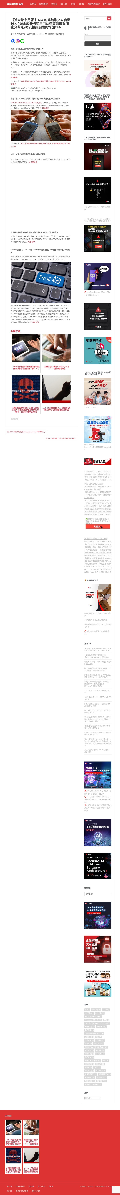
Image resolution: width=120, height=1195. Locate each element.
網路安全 (89, 1054)
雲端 (88, 1084)
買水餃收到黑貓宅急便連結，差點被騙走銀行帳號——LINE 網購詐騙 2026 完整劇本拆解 (97, 719)
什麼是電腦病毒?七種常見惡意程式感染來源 (100, 541)
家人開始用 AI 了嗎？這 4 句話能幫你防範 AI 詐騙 (97, 711)
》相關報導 (44, 108)
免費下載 (33, 4)
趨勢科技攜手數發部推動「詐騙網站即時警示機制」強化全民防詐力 (97, 676)
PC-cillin (105, 1023)
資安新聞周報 (90, 1074)
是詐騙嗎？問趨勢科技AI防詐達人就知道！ (99, 474)
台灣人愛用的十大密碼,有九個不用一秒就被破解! (102, 486)
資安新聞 (100, 1071)
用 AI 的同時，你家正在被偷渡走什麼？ (97, 691)
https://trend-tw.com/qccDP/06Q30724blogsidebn (97, 447)
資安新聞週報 (105, 1074)
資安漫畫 (54, 4)
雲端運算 (97, 1084)
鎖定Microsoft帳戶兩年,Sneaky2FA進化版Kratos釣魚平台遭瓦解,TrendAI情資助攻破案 (97, 684)
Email (86, 34)
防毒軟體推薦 (43, 4)
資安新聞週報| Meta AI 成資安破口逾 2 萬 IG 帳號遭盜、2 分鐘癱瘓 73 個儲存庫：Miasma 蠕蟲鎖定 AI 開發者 (97, 742)
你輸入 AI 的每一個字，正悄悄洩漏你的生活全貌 (97, 663)
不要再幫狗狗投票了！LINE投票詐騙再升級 (97, 625)
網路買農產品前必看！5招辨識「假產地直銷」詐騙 (97, 705)
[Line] (22, 41)
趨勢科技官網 (107, 4)
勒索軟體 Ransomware (94, 1033)
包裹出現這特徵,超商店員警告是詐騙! (97, 561)
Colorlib (96, 1186)
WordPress (111, 1186)
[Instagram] (18, 41)
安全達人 (89, 1037)
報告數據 (51, 34)
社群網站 (89, 1050)
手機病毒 (89, 1040)
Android (96, 1010)
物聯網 (89, 1047)
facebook (90, 1020)
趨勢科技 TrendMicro (36, 34)
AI (87, 1010)
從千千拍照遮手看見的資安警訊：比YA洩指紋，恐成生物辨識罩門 (97, 669)
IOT (88, 1023)
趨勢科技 (89, 1081)
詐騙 (88, 1067)
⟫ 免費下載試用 (90, 407)
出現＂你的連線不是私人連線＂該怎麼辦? (99, 506)
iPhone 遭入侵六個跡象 (93, 489)
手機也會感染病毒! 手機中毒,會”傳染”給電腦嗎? (101, 550)
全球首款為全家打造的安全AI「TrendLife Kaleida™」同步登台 (96, 656)
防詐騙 (73, 4)
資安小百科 (64, 4)
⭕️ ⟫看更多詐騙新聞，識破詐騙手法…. (96, 632)
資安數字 (14, 419)
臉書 (105, 1061)
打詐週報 (100, 1040)
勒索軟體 (89, 1030)
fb (99, 1020)
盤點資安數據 (59, 34)
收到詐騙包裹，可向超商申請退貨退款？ (97, 614)
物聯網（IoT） (101, 1047)
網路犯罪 (100, 1054)
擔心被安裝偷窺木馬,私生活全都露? (97, 514)
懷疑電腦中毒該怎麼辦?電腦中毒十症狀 (98, 547)
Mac (96, 1023)
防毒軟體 (101, 1081)
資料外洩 (101, 1078)
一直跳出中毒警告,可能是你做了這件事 (98, 503)
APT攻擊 (100, 1013)
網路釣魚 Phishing (92, 1061)
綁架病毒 (100, 1050)
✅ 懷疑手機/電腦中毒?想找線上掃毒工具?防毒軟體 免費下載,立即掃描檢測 (98, 521)
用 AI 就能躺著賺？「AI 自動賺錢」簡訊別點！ (97, 751)
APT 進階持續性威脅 (93, 1017)
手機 (98, 1037)
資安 (97, 1067)
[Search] (109, 18)
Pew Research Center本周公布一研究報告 (26, 103)
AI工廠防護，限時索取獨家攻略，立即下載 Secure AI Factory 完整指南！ (97, 799)
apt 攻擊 (89, 1013)
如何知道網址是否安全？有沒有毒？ (97, 471)
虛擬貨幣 (100, 1064)
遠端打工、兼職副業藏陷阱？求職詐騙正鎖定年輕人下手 (97, 733)
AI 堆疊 (92, 808)
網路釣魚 (89, 1057)
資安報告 (89, 1071)
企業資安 (81, 4)
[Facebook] (13, 41)
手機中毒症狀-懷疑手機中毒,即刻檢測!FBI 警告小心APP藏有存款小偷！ (97, 220)
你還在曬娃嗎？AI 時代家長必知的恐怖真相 (97, 698)
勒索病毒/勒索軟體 (94, 4)
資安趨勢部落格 (15, 4)
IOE (106, 1020)
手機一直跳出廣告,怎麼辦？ (94, 484)
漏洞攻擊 (98, 1044)
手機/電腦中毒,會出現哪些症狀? (95, 539)
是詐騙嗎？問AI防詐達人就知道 (95, 620)
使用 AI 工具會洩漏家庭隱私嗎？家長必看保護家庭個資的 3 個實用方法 (97, 649)
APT (106, 1010)
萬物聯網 (89, 1064)
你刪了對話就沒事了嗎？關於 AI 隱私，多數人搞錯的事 (97, 727)
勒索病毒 (101, 1027)
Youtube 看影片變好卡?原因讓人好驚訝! (99, 552)
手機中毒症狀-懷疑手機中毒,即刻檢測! (98, 509)
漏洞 (88, 1044)
